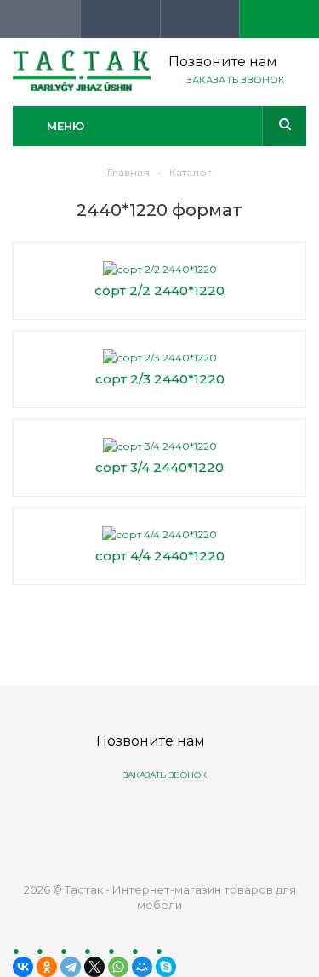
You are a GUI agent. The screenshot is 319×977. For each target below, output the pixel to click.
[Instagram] (221, 818)
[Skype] (166, 967)
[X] (94, 967)
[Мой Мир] (142, 967)
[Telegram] (70, 967)
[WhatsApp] (118, 967)
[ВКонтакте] (23, 967)
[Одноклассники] (47, 967)
